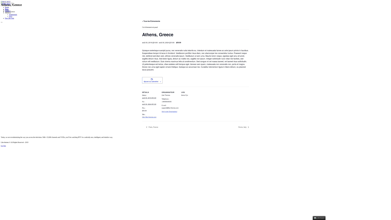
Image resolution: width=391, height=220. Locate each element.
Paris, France (153, 127)
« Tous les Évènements (151, 21)
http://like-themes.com (149, 117)
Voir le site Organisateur (169, 112)
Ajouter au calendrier (151, 81)
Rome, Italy (242, 127)
